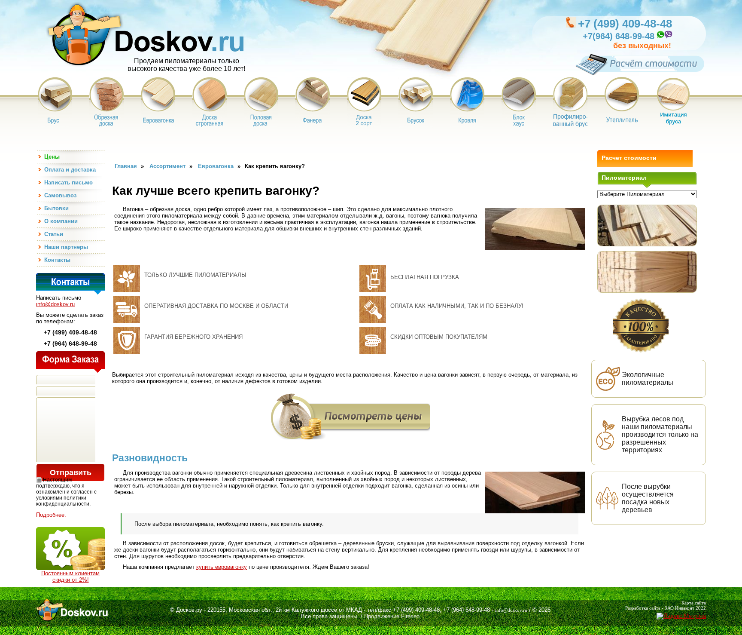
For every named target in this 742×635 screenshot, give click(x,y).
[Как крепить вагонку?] (647, 225)
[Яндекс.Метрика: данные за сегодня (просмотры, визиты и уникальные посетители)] (681, 616)
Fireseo (410, 616)
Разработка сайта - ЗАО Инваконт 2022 (665, 607)
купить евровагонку (221, 567)
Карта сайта (693, 602)
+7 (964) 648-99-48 (466, 610)
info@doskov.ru (55, 304)
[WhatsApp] (660, 37)
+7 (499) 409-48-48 (625, 23)
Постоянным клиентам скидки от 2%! (70, 576)
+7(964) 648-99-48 (618, 36)
